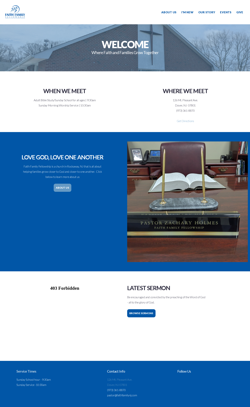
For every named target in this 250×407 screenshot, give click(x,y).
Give (239, 12)
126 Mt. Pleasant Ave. (120, 379)
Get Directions (185, 121)
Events (225, 12)
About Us (169, 12)
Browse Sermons (141, 313)
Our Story (206, 12)
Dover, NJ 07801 (117, 384)
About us (62, 187)
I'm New (187, 12)
